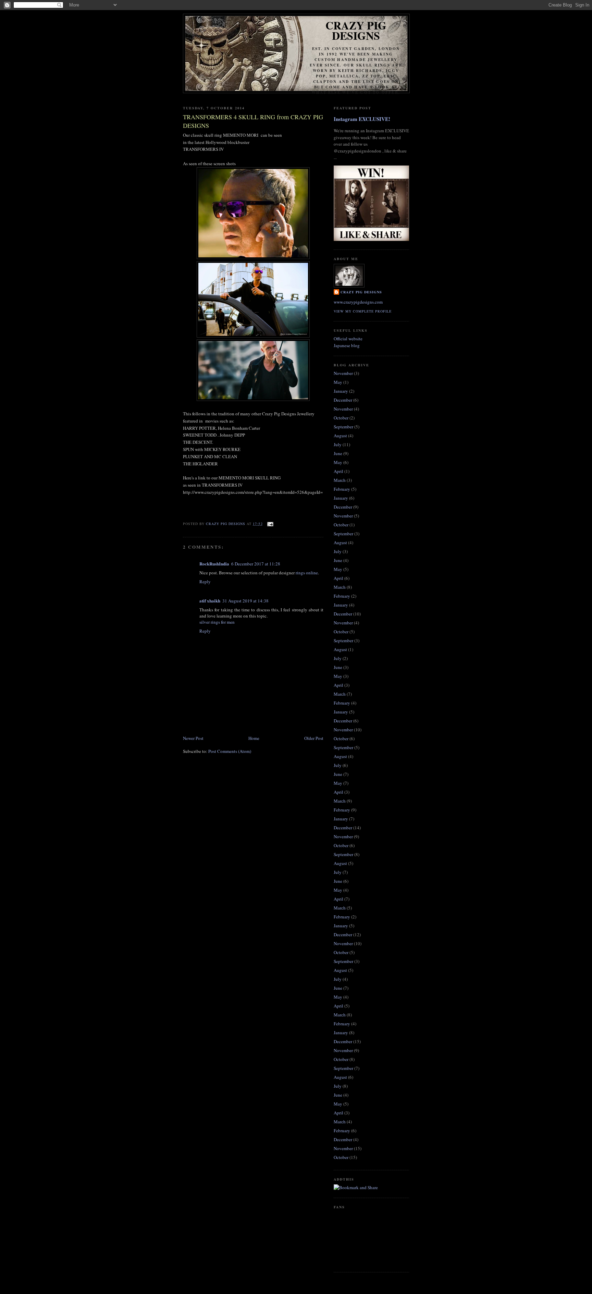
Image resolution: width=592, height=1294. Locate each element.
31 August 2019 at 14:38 (245, 601)
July (338, 444)
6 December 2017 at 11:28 (255, 564)
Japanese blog (347, 345)
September (343, 427)
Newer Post (193, 738)
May (338, 382)
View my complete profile (363, 311)
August (340, 435)
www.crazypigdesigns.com (358, 302)
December (343, 400)
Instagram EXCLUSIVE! (362, 119)
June (338, 453)
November (343, 373)
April (338, 471)
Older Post (313, 738)
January (341, 391)
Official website (348, 338)
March (340, 480)
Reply (205, 581)
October (341, 418)
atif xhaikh (209, 600)
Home (253, 738)
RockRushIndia (214, 563)
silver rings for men (217, 622)
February (342, 489)
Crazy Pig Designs (355, 30)
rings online (307, 573)
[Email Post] (270, 523)
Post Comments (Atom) (229, 751)
